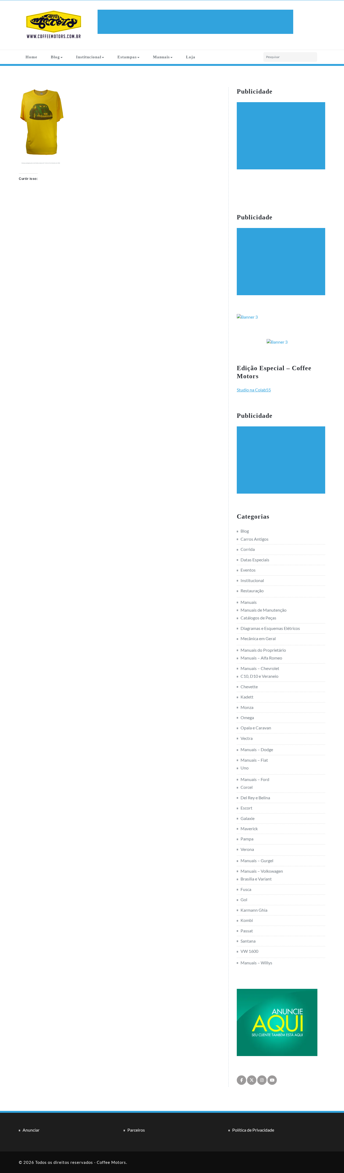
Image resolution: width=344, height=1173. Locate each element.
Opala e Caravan (256, 727)
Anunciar (31, 1129)
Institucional (88, 57)
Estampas (127, 57)
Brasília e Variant (256, 878)
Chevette (249, 686)
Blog (55, 57)
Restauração (252, 590)
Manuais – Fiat (254, 759)
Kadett (247, 696)
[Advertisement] (196, 22)
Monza (247, 707)
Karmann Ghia (254, 909)
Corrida (248, 549)
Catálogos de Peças (258, 617)
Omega (247, 717)
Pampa (247, 838)
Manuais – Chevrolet (260, 668)
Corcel (247, 787)
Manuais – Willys (256, 962)
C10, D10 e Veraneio (259, 676)
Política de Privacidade (253, 1129)
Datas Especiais (255, 559)
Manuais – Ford (255, 779)
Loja (190, 57)
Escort (246, 807)
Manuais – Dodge (257, 749)
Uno (245, 767)
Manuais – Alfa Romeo (261, 657)
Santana (248, 940)
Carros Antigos (254, 538)
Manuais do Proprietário (263, 650)
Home (31, 57)
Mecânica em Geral (258, 638)
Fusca (246, 889)
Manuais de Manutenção (263, 609)
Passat (247, 930)
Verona (247, 849)
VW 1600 (249, 951)
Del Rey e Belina (255, 797)
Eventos (248, 569)
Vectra (247, 738)
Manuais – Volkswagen (262, 870)
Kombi (247, 920)
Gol (244, 899)
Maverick (249, 828)
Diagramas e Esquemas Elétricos (270, 628)
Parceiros (136, 1129)
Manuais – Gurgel (257, 860)
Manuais (161, 57)
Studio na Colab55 (254, 389)
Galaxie (248, 818)
